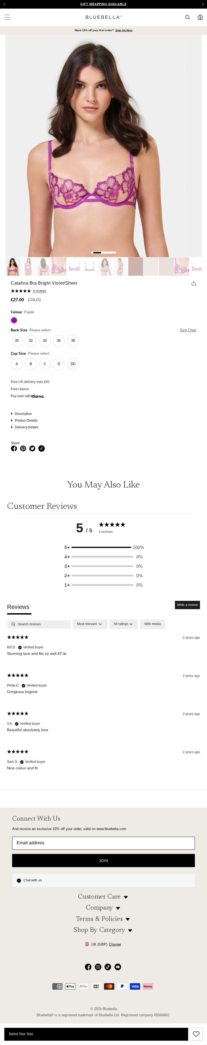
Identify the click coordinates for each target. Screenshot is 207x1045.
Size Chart (188, 330)
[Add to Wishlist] (195, 1034)
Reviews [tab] (18, 607)
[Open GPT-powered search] (189, 17)
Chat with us (32, 880)
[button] (203, 4)
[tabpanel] (103, 699)
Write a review (187, 605)
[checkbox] (152, 624)
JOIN (103, 861)
